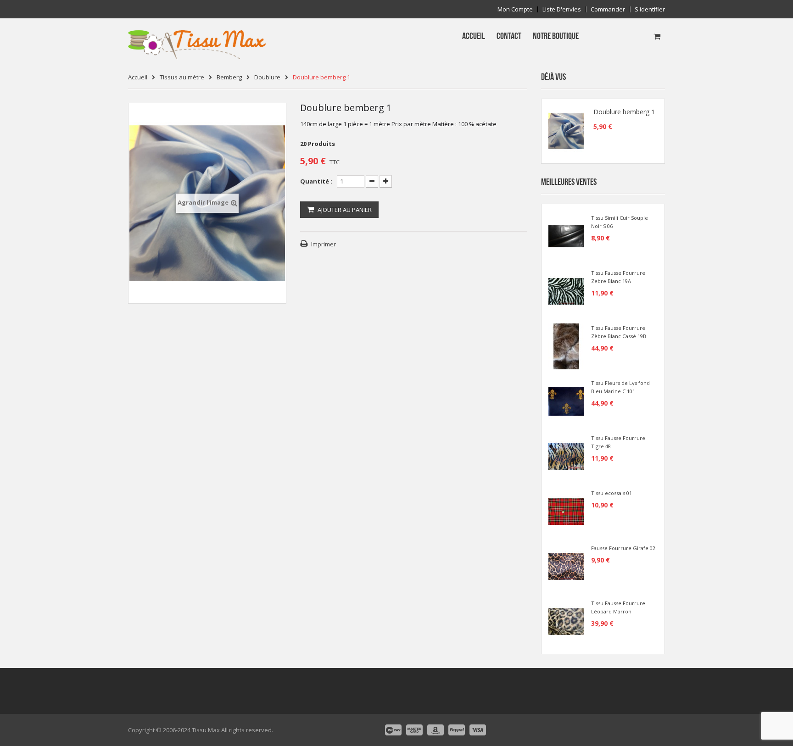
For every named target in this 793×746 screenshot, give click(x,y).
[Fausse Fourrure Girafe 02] (566, 566)
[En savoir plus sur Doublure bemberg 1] (566, 131)
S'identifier (650, 9)
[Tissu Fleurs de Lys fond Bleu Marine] (566, 400)
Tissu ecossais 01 (611, 493)
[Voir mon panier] (657, 36)
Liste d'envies (561, 9)
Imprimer (323, 244)
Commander (608, 9)
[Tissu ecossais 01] (566, 511)
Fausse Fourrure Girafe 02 (623, 548)
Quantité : (316, 181)
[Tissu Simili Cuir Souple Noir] (566, 235)
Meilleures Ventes (569, 182)
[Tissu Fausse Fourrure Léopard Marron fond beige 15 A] (566, 621)
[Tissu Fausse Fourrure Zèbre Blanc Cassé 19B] (566, 345)
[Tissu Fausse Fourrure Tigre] (566, 455)
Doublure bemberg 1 (624, 112)
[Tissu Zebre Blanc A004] (566, 290)
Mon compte (515, 9)
